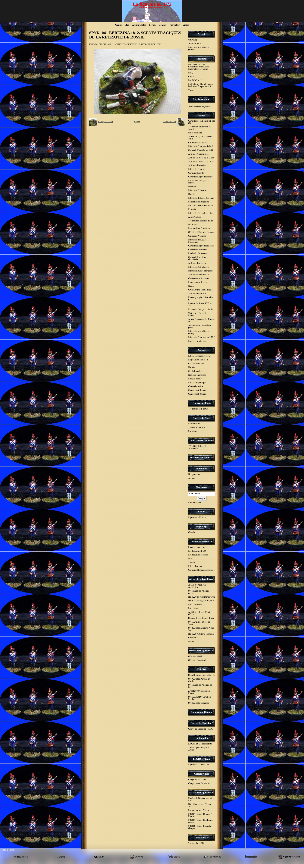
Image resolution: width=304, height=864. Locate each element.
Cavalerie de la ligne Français (201, 122)
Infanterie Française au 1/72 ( (201, 337)
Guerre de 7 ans (201, 418)
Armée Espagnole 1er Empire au (201, 320)
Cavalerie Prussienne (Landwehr (197, 258)
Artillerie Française (197, 165)
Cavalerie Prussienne (197, 249)
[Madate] (59, 856)
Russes (191, 286)
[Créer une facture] (174, 856)
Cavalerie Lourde (196, 173)
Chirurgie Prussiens (197, 236)
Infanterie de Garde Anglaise (201, 205)
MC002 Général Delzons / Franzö (200, 815)
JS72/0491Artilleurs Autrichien (197, 586)
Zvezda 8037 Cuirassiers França (199, 692)
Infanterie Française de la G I (201, 146)
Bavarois (192, 186)
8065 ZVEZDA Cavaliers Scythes (199, 698)
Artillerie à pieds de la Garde (201, 158)
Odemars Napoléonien (198, 660)
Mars (190, 558)
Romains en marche (197, 375)
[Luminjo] (251, 856)
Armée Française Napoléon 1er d (200, 137)
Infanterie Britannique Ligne (201, 213)
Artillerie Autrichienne (198, 154)
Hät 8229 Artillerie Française (201, 634)
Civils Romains (195, 371)
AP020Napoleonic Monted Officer (200, 613)
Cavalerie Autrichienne (198, 278)
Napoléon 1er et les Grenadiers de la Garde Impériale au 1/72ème (198, 66)
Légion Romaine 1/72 (198, 360)
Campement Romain (197, 390)
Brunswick (193, 224)
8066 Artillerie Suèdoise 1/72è (199, 623)
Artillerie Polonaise (197, 293)
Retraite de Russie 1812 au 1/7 (200, 304)
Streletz (191, 562)
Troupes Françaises (196, 427)
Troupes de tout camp (198, 409)
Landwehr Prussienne (197, 253)
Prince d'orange (195, 566)
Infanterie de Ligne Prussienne (197, 241)
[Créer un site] (21, 856)
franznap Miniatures (197, 341)
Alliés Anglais (194, 217)
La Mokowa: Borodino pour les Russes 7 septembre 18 (200, 85)
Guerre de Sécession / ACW (200, 729)
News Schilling (195, 133)
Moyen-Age (202, 526)
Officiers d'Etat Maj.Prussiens (201, 232)
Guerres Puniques (196, 363)
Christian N (193, 638)
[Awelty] (136, 856)
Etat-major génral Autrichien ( (201, 298)
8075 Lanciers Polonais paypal (198, 592)
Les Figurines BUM (197, 551)
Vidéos (186, 25)
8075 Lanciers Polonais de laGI (200, 686)
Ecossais (192, 209)
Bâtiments (201, 468)
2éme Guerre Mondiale (202, 440)
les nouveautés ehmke (198, 547)
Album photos (139, 25)
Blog (127, 25)
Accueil (118, 25)
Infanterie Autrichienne (198, 267)
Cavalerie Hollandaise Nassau (201, 570)
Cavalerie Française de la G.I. (201, 150)
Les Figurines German (198, 555)
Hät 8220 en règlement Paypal (201, 597)
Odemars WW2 (195, 656)
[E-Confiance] (213, 856)
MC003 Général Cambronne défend (200, 821)
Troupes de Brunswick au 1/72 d (199, 128)
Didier (191, 641)
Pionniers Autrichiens (197, 282)
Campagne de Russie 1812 (200, 783)
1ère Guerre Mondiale (201, 457)
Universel (192, 40)
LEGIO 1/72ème (201, 759)
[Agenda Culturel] (289, 856)
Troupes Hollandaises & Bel (200, 221)
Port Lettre (193, 608)
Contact (162, 25)
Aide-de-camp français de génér (199, 326)
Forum (152, 25)
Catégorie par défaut (197, 779)
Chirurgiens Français (197, 142)
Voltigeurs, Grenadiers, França (198, 314)
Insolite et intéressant (202, 541)
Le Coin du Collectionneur (200, 744)
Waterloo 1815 (194, 43)
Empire (202, 115)
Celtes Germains (195, 386)
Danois (191, 194)
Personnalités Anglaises (198, 202)
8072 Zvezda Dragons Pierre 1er (201, 629)
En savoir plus (194, 502)
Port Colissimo (195, 604)
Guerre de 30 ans (202, 403)
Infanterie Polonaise (197, 190)
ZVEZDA (202, 669)
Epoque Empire (195, 379)
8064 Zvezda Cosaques (198, 703)
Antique (202, 350)
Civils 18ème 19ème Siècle (200, 290)
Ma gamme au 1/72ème (198, 810)
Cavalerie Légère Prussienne (201, 246)
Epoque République (197, 382)
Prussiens (192, 431)
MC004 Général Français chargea (199, 827)
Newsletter (175, 25)
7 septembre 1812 (196, 843)
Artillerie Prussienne (197, 263)
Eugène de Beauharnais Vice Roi (201, 799)
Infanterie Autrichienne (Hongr (198, 48)
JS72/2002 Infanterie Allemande (197, 447)
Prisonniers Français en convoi (198, 181)
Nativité (191, 367)
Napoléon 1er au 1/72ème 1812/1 (199, 805)
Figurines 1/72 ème (197, 517)
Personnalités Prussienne (199, 228)
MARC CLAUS (195, 80)
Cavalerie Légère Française (200, 177)
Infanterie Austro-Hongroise (200, 271)
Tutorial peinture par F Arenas (198, 748)
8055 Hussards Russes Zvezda (201, 675)
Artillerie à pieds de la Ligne (201, 161)
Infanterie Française (197, 169)
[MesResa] (98, 856)
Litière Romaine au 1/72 (199, 356)
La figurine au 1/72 (152, 4)
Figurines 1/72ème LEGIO (200, 764)
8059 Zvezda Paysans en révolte (199, 680)
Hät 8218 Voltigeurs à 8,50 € (201, 600)
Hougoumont (194, 474)
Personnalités (194, 424)
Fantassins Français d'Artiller (201, 309)
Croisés (191, 532)
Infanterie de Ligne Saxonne (201, 198)
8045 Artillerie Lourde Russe (201, 618)
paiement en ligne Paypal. (201, 579)
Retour (137, 121)
